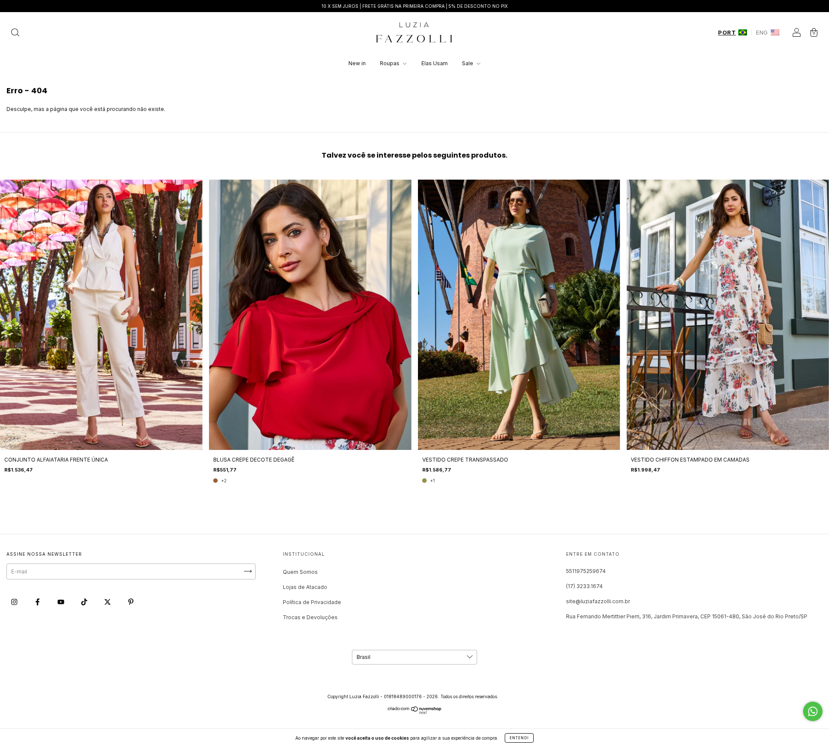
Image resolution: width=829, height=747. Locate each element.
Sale (468, 63)
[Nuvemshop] (415, 712)
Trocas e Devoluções (310, 617)
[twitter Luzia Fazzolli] (108, 601)
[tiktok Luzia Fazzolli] (84, 601)
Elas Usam (434, 63)
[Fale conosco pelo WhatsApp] (813, 711)
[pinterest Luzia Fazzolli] (131, 601)
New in (357, 63)
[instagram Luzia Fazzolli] (14, 601)
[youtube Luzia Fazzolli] (61, 601)
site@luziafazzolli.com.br (598, 601)
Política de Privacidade (312, 602)
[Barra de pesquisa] (15, 33)
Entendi (519, 738)
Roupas (390, 63)
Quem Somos (300, 572)
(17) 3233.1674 (584, 586)
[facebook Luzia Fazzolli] (38, 601)
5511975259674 (586, 571)
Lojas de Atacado (305, 587)
